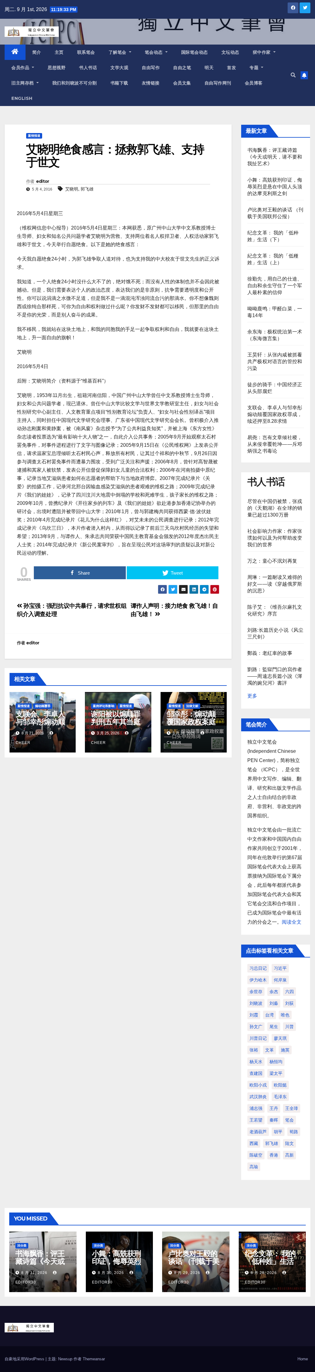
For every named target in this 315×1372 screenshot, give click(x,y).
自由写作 (151, 67)
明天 (209, 67)
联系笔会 (86, 52)
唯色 (285, 1014)
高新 (289, 1155)
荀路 (293, 1131)
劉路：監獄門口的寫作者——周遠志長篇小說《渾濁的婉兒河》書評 (274, 676)
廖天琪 (280, 1038)
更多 (252, 695)
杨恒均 (275, 1061)
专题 (254, 67)
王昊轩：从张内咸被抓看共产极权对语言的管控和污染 (274, 361)
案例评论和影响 (103, 706)
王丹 (273, 1108)
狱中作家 (262, 52)
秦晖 (273, 1120)
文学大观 (119, 67)
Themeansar (94, 1359)
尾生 (273, 1026)
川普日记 (258, 1038)
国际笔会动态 (194, 52)
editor (42, 181)
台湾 (269, 1014)
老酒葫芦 (258, 1131)
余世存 (255, 991)
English (22, 98)
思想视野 (57, 67)
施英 (285, 1050)
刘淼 (273, 1003)
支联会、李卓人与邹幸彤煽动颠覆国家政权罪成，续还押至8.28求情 (274, 414)
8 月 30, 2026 (111, 1273)
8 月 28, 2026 (264, 1273)
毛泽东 (280, 1096)
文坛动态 (230, 52)
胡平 (278, 1131)
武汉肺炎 (258, 1096)
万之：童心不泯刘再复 (272, 561)
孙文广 (255, 1026)
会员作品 (21, 67)
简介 (36, 52)
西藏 (253, 1143)
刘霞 (253, 1014)
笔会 (289, 1120)
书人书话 (88, 67)
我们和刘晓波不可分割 (74, 83)
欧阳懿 (280, 1085)
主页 (59, 52)
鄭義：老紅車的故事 (269, 653)
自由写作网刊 (218, 83)
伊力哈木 (258, 979)
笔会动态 (154, 52)
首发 (231, 67)
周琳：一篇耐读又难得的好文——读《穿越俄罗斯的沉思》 (274, 584)
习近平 (280, 968)
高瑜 (253, 1166)
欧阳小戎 (258, 1085)
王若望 (255, 1120)
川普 (289, 1026)
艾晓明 (71, 189)
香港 (273, 1155)
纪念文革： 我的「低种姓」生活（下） (270, 1261)
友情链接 (151, 83)
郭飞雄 (87, 189)
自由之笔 (182, 67)
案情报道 (34, 135)
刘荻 (289, 1003)
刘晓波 (255, 1003)
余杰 (273, 991)
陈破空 (255, 1155)
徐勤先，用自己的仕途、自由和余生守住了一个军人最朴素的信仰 (274, 285)
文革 (269, 1050)
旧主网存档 (23, 83)
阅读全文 (291, 922)
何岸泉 (280, 979)
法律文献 (192, 706)
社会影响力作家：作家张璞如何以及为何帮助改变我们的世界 (274, 538)
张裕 (253, 1050)
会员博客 (254, 83)
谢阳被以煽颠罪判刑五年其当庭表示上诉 (115, 722)
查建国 (255, 1073)
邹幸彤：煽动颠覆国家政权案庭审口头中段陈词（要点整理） (191, 725)
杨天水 (255, 1061)
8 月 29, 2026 (187, 1273)
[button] (293, 75)
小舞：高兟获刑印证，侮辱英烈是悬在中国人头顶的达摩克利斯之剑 (274, 186)
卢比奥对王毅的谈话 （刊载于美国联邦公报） (193, 1261)
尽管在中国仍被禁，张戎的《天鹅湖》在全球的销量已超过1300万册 (274, 508)
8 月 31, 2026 (34, 1273)
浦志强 (255, 1108)
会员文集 (182, 83)
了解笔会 (118, 52)
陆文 (289, 1143)
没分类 (21, 1245)
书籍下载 (119, 83)
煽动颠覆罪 (42, 706)
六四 (289, 991)
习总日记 (258, 968)
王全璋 (291, 1108)
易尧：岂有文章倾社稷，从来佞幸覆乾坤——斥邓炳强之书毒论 (274, 444)
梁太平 (275, 1073)
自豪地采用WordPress (25, 1359)
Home (302, 1359)
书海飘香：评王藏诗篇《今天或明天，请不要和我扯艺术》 (274, 156)
